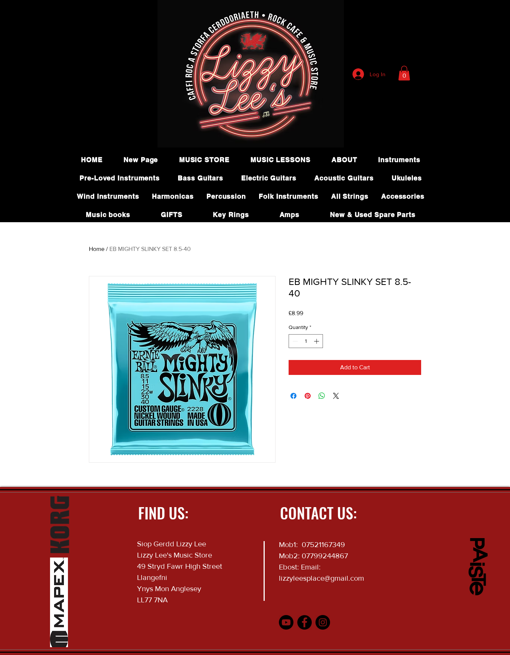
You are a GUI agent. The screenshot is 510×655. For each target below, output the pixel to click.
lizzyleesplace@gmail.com (321, 578)
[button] (404, 73)
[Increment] (317, 341)
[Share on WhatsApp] (321, 395)
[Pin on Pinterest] (307, 395)
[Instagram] (322, 622)
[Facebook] (304, 622)
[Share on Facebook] (293, 395)
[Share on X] (336, 395)
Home (97, 249)
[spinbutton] (305, 341)
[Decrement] (294, 341)
